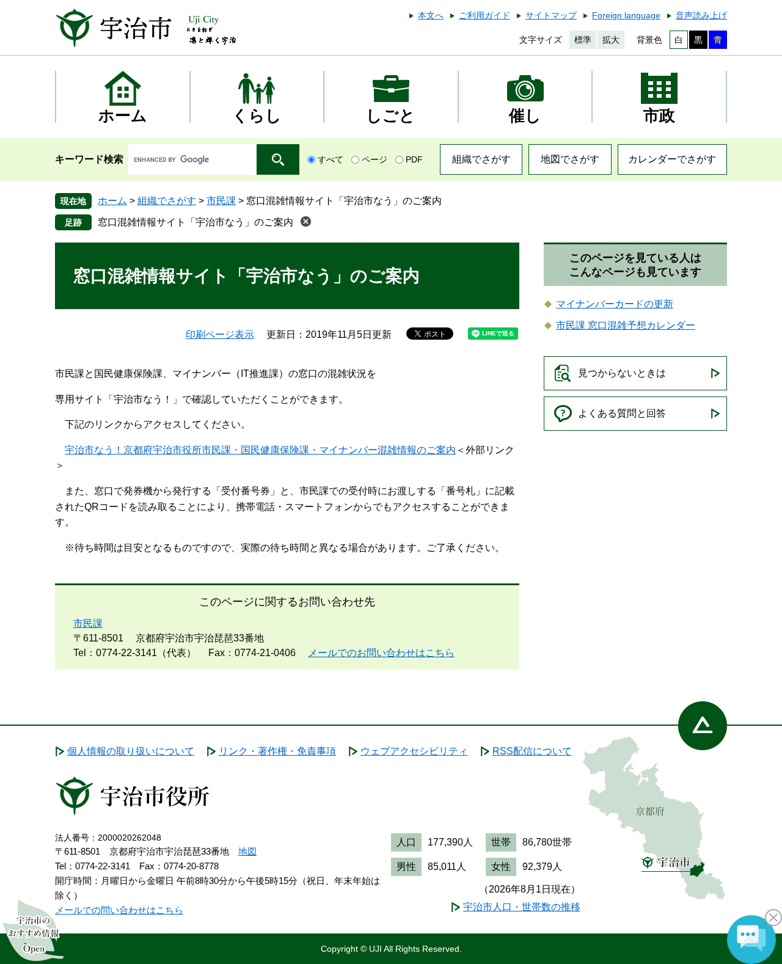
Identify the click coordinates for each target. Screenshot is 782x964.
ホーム (112, 200)
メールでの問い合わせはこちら (119, 910)
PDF (414, 159)
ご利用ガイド (484, 15)
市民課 (221, 200)
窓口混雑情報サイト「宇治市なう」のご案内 (195, 222)
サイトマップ (551, 15)
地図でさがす (570, 159)
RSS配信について (532, 751)
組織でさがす (481, 159)
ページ (374, 159)
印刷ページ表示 (220, 334)
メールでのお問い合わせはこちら (381, 653)
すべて (330, 159)
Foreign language (626, 15)
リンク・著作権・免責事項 (277, 751)
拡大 (610, 40)
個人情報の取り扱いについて (130, 751)
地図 (247, 851)
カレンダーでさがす (672, 159)
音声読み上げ (701, 15)
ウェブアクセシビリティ (414, 751)
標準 (582, 40)
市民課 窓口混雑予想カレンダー (625, 325)
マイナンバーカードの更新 (614, 304)
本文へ (431, 15)
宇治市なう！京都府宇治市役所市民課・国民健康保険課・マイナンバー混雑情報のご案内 (260, 450)
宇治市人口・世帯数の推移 (521, 907)
